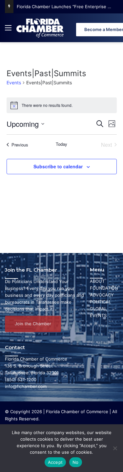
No (75, 462)
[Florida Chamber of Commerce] (40, 28)
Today (61, 144)
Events (14, 82)
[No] (115, 448)
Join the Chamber (33, 323)
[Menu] (8, 30)
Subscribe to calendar (58, 166)
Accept (55, 462)
